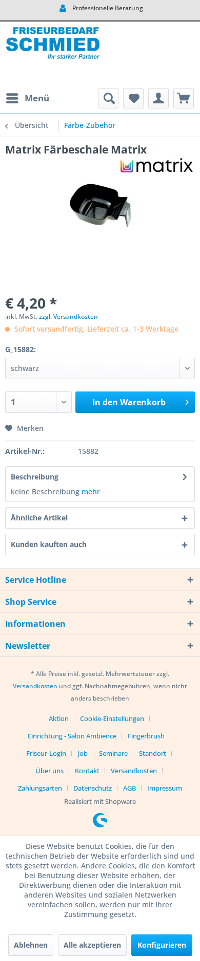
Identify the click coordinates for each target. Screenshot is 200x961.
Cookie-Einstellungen (112, 718)
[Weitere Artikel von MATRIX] (156, 165)
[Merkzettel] (133, 98)
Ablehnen (31, 945)
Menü (37, 98)
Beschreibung (34, 477)
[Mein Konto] (158, 98)
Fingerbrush (146, 735)
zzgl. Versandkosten (68, 316)
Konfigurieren (161, 945)
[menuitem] (27, 98)
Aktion (59, 718)
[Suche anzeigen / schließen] (108, 98)
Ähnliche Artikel (39, 517)
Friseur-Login (46, 753)
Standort (152, 753)
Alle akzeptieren (92, 945)
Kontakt (87, 770)
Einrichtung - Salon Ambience (72, 735)
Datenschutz (92, 788)
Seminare (113, 753)
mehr (91, 491)
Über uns (49, 770)
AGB (129, 788)
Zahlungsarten (40, 788)
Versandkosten (35, 686)
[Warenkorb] (183, 98)
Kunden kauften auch (49, 544)
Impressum (164, 788)
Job (82, 753)
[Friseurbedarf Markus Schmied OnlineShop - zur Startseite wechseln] (52, 55)
